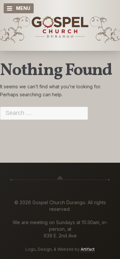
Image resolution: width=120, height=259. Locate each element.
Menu (23, 8)
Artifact (88, 249)
